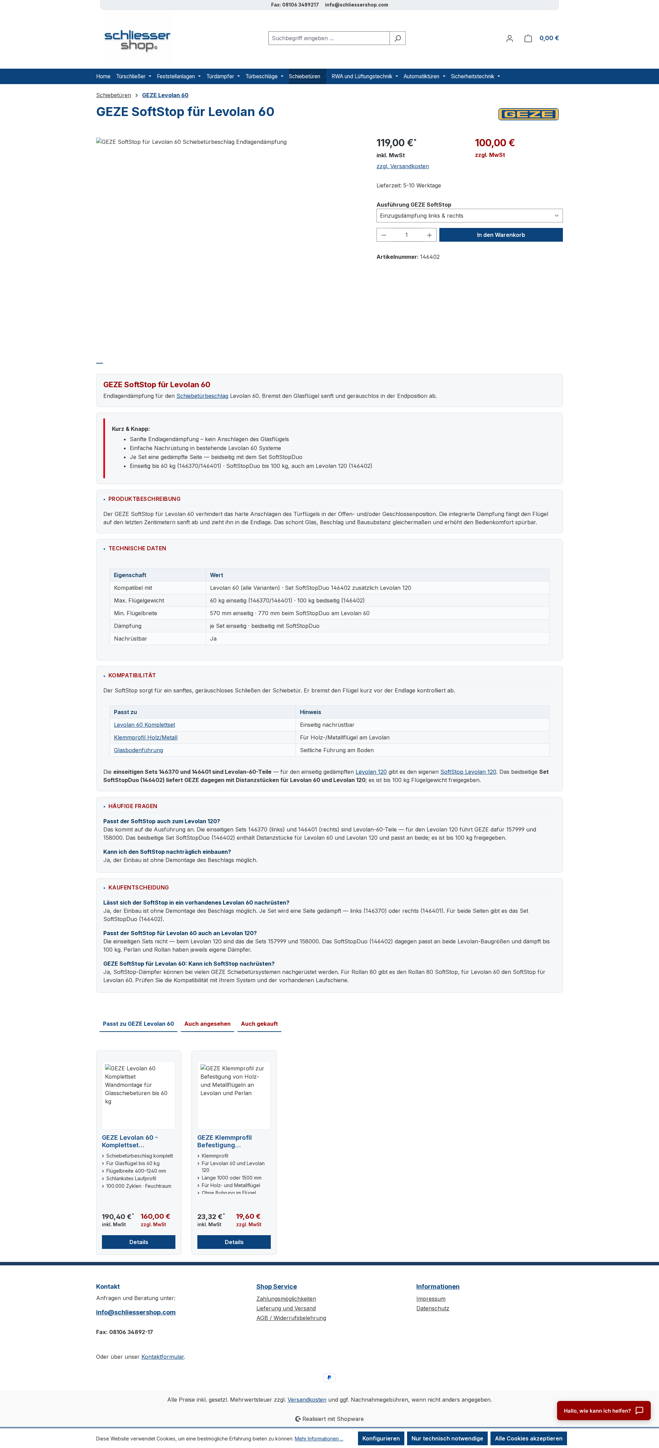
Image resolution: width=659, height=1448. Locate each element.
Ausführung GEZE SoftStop (414, 204)
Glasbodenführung (138, 750)
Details (138, 1242)
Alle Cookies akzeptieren (529, 1438)
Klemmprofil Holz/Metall (145, 737)
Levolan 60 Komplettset (144, 724)
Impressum (431, 1298)
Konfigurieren (381, 1438)
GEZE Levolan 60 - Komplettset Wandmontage (130, 1141)
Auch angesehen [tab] (207, 1023)
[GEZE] (528, 114)
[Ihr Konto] (509, 38)
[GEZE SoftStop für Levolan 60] (229, 142)
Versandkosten (307, 1399)
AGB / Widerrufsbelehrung (291, 1317)
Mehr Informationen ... (319, 1438)
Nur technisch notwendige (447, 1438)
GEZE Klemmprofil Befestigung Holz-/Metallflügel (225, 1141)
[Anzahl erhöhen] (430, 235)
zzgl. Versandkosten (403, 166)
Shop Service (276, 1286)
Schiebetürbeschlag (202, 395)
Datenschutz (432, 1308)
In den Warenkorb (501, 234)
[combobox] (329, 38)
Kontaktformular (162, 1356)
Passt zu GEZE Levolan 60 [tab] (138, 1023)
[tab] (99, 360)
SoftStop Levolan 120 (468, 771)
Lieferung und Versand (286, 1308)
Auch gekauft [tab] (259, 1023)
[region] (229, 241)
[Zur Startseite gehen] (134, 38)
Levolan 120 (371, 771)
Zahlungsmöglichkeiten (286, 1298)
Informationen (438, 1286)
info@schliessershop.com (136, 1312)
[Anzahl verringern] (384, 235)
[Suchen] (398, 38)
